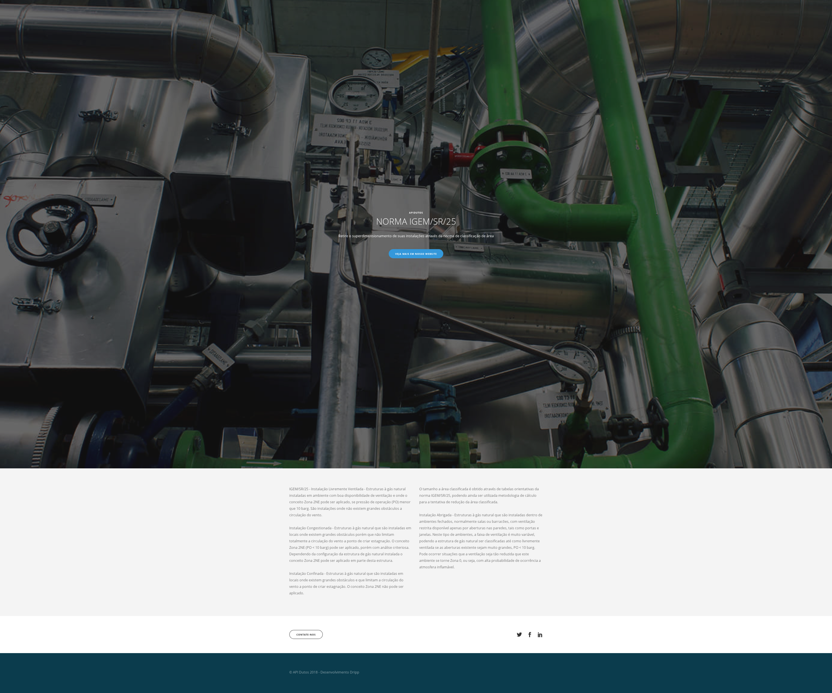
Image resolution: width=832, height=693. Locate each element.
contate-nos (306, 634)
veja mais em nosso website (416, 253)
